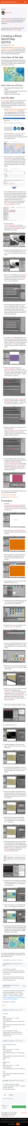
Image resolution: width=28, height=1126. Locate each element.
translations (15, 29)
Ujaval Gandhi (8, 12)
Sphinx (9, 1116)
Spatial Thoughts (5, 20)
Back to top (24, 1112)
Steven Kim (11, 45)
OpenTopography (5, 100)
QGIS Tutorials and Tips (8, 2)
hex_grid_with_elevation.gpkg (8, 494)
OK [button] (18, 1124)
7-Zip (7, 202)
